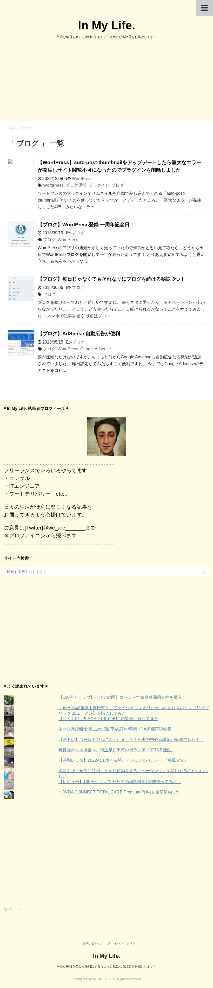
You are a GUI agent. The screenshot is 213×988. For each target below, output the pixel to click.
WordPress (82, 178)
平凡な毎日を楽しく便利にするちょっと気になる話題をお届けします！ (106, 966)
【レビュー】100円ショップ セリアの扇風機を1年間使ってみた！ (119, 781)
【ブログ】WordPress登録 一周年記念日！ (86, 224)
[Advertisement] (106, 81)
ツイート (12, 909)
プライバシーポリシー (123, 943)
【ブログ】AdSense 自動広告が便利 (79, 333)
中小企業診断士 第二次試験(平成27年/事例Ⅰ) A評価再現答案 (114, 729)
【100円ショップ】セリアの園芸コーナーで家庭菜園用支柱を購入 (120, 697)
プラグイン (99, 185)
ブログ (117, 185)
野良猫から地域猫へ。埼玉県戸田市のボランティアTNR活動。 (116, 750)
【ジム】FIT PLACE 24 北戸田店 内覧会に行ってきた (108, 718)
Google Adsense (95, 349)
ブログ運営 (76, 185)
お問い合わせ (91, 943)
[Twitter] (106, 436)
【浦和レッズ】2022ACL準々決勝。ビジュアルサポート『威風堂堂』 (123, 760)
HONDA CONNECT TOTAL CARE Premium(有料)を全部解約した (119, 792)
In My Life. (106, 25)
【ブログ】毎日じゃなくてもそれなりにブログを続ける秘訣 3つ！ (111, 279)
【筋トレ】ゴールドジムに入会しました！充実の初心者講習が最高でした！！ (131, 739)
